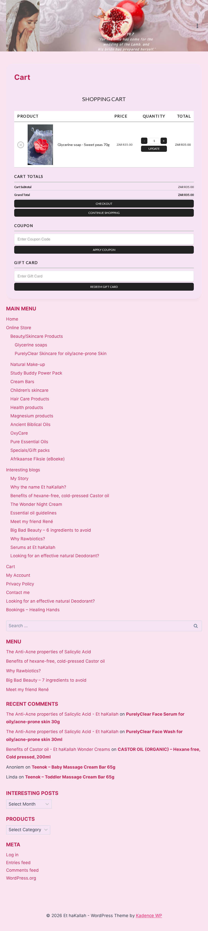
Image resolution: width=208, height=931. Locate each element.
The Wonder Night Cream (36, 504)
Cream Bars (22, 381)
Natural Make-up (27, 364)
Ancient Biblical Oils (30, 424)
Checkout (104, 204)
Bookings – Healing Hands (33, 609)
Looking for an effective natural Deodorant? (54, 555)
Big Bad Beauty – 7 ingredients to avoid (46, 680)
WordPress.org (21, 878)
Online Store (18, 327)
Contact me (18, 592)
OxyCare (19, 433)
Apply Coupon (104, 250)
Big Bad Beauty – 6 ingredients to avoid (50, 530)
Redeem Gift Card (104, 287)
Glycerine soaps (31, 344)
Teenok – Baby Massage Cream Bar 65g (73, 767)
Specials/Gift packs (30, 450)
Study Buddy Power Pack (36, 373)
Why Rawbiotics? (27, 538)
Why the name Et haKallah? (38, 487)
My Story (19, 478)
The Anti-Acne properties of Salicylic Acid (48, 651)
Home (12, 319)
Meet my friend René (31, 521)
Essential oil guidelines (33, 512)
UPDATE (154, 149)
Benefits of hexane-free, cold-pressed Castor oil (59, 495)
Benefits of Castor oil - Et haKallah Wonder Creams (58, 749)
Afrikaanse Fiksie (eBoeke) (37, 458)
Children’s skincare (29, 390)
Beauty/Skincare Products (36, 336)
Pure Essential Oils (29, 441)
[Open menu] (197, 26)
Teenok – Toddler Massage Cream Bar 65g (69, 776)
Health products (26, 407)
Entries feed (18, 862)
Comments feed (22, 870)
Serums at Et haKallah (32, 547)
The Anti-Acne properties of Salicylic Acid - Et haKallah (62, 714)
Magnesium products (31, 415)
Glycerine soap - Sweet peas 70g (84, 144)
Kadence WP (149, 915)
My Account (18, 575)
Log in (12, 854)
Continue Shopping (104, 213)
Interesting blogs (23, 469)
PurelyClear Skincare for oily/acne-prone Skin (61, 353)
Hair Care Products (29, 398)
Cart (10, 566)
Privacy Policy (20, 583)
